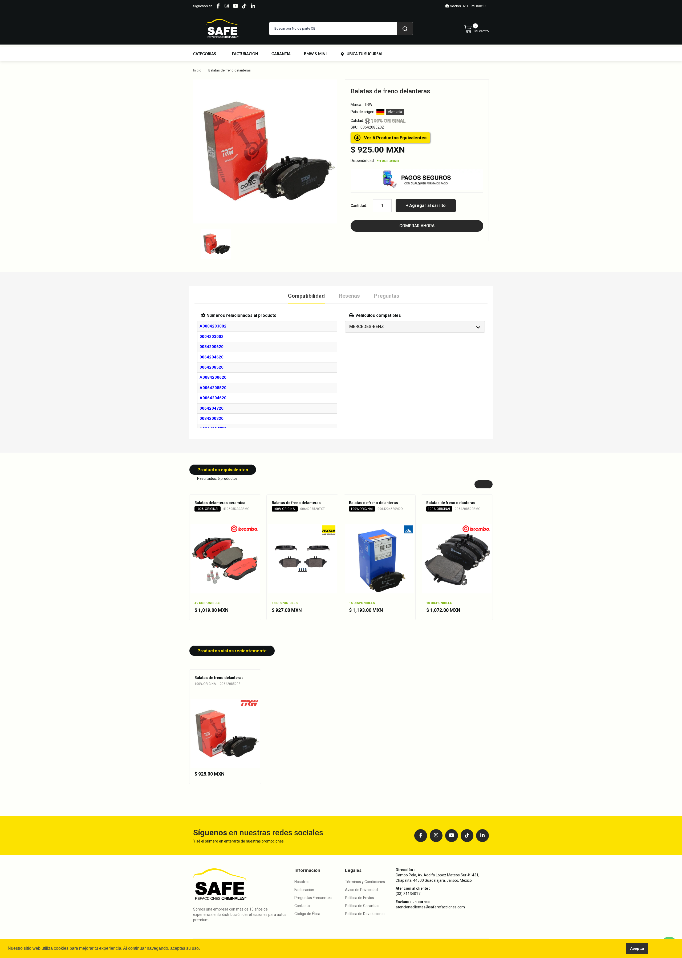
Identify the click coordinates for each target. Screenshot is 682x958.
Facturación (304, 890)
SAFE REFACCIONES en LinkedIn (253, 6)
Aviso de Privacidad (361, 890)
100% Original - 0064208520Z (217, 684)
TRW (368, 104)
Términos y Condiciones (365, 882)
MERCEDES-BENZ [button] (366, 326)
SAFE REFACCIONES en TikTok (244, 6)
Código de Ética (307, 914)
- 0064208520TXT (299, 509)
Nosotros (302, 882)
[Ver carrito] (476, 28)
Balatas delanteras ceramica (219, 503)
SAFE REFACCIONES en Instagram (227, 6)
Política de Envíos (359, 898)
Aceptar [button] (637, 948)
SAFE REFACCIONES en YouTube (235, 6)
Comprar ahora (417, 225)
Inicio (197, 70)
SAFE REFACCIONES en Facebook (218, 6)
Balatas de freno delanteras (296, 503)
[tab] (415, 326)
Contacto (302, 906)
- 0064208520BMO (454, 509)
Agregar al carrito (427, 205)
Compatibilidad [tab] (306, 296)
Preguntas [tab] (386, 296)
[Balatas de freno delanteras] (216, 243)
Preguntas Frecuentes (313, 898)
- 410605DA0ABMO (223, 509)
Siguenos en (202, 6)
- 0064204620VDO (377, 509)
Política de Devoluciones (365, 914)
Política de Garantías (362, 906)
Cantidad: (359, 205)
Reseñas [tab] (349, 296)
